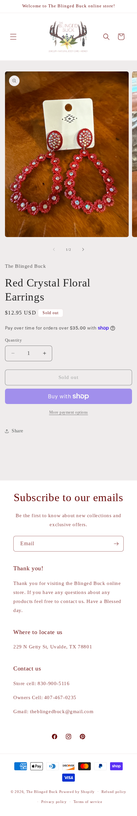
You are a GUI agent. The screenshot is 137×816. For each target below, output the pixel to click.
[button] (13, 36)
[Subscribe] (116, 544)
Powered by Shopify (77, 791)
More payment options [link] (68, 412)
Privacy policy (54, 802)
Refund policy (113, 792)
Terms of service (87, 802)
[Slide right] (83, 249)
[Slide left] (54, 249)
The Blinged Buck (42, 791)
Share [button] (17, 430)
